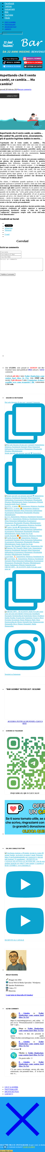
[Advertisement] (22, 300)
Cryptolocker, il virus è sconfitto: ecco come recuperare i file (24, 381)
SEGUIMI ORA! (6, 1151)
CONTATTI (8, 29)
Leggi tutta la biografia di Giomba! (19, 995)
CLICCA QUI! (29, 1147)
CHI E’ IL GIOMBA (10, 22)
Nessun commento (24, 89)
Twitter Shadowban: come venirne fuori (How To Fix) (24, 377)
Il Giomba (24, 1013)
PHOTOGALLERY (10, 24)
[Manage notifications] (5, 1147)
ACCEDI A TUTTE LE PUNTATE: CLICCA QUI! (25, 722)
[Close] (22, 1141)
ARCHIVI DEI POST (10, 27)
